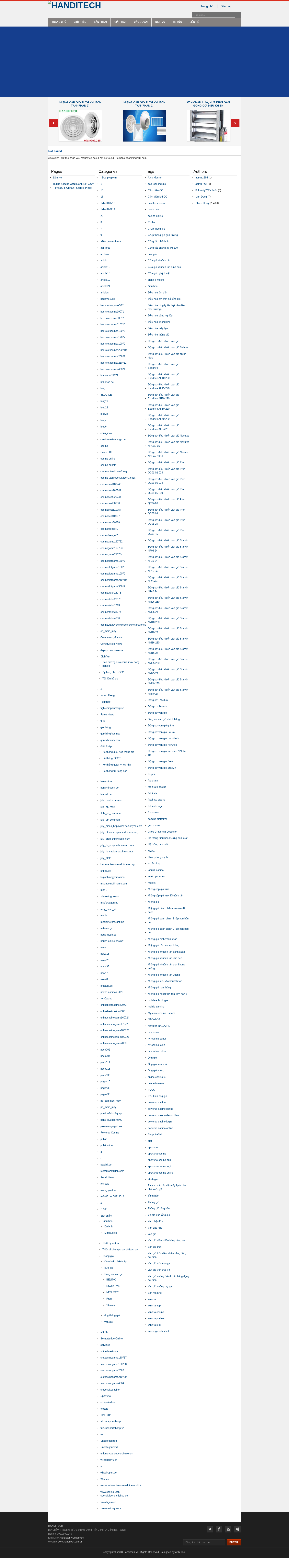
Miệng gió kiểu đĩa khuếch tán (165, 981)
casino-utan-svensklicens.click (117, 477)
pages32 (105, 1087)
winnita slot (154, 1324)
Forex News (107, 714)
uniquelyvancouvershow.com (116, 1453)
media (103, 915)
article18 (105, 273)
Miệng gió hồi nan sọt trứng (163, 945)
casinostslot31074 (110, 611)
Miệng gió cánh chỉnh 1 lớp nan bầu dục (168, 920)
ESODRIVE (113, 1285)
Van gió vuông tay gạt (160, 1286)
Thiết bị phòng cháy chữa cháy (120, 1249)
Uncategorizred (109, 1447)
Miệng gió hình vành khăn (162, 939)
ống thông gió (112, 1315)
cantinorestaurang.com (113, 439)
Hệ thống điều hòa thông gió (118, 751)
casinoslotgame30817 (112, 586)
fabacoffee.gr (107, 695)
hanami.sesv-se (109, 787)
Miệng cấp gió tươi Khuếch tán (165, 895)
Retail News (107, 1177)
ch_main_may (108, 631)
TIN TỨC (177, 22)
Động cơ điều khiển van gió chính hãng (167, 355)
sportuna (153, 1147)
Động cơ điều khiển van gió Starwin (168, 540)
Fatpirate (105, 701)
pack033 (105, 1075)
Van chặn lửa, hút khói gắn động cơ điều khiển (208, 104)
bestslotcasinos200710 (113, 349)
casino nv (153, 209)
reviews (104, 1183)
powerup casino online (160, 1128)
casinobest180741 (110, 490)
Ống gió (152, 1057)
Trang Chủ (59, 22)
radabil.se (105, 1164)
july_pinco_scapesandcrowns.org (119, 832)
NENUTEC (112, 1292)
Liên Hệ (194, 22)
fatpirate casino (156, 799)
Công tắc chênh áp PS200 (163, 247)
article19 (105, 279)
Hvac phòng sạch (158, 857)
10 (101, 190)
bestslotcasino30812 (112, 318)
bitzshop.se (107, 382)
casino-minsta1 (109, 464)
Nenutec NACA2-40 (159, 1025)
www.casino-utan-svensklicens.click (120, 1485)
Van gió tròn (154, 1246)
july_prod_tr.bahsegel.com (115, 838)
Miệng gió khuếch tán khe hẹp (165, 958)
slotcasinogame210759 (113, 1376)
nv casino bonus (157, 1038)
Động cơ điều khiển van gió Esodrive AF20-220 (163, 396)
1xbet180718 (107, 203)
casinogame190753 (111, 548)
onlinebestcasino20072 (113, 1004)
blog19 (104, 401)
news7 (104, 973)
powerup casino (157, 1102)
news (103, 947)
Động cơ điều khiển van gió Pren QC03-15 (166, 532)
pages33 (105, 1094)
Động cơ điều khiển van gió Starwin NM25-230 (168, 661)
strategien (153, 1179)
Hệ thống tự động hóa (114, 770)
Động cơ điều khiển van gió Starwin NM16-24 (168, 650)
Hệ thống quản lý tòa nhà (116, 764)
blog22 (104, 407)
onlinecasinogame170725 (114, 1024)
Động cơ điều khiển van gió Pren (166, 462)
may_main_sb (108, 909)
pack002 (105, 1049)
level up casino (156, 876)
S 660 (103, 1209)
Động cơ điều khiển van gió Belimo (168, 347)
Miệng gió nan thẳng (159, 987)
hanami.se (106, 781)
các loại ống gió (157, 183)
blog (102, 388)
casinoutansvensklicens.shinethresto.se (123, 624)
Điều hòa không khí (159, 321)
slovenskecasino (110, 1389)
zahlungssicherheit (158, 1331)
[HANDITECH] (74, 5)
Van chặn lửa (155, 1221)
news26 (104, 960)
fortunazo (153, 812)
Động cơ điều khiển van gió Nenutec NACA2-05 (168, 443)
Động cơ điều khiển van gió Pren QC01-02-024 (166, 470)
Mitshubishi (110, 1232)
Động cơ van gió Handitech (163, 738)
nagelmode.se (108, 934)
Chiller (151, 222)
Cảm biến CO (155, 190)
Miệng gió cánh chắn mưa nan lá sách (166, 910)
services (105, 1344)
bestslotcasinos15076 (112, 330)
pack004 (105, 1055)
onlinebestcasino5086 (112, 1011)
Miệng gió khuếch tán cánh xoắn (166, 951)
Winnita (104, 1479)
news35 (104, 966)
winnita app (154, 1305)
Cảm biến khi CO (157, 196)
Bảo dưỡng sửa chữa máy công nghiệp (120, 664)
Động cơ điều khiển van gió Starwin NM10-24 (168, 630)
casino (104, 445)
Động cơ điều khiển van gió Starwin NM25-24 (168, 671)
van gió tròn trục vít (159, 1269)
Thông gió (108, 1256)
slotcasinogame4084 (112, 1383)
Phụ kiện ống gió (157, 1096)
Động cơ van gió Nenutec (162, 744)
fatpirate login (155, 806)
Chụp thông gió (156, 228)
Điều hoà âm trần (157, 292)
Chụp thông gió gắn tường (163, 234)
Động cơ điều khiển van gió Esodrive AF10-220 (163, 376)
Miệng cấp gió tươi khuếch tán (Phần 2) (80, 104)
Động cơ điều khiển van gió (163, 341)
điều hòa (152, 286)
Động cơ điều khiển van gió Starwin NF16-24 (168, 569)
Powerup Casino (109, 1132)
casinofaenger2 (109, 535)
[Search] (238, 15)
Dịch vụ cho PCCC (113, 672)
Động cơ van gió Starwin (162, 767)
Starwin (110, 1305)
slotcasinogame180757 (113, 1357)
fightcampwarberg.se (112, 708)
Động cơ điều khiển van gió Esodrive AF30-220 (163, 407)
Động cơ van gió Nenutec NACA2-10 (167, 753)
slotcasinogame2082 (112, 1370)
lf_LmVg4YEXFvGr (206, 190)
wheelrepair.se (108, 1472)
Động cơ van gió (113, 1274)
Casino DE (106, 452)
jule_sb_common (110, 819)
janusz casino (156, 870)
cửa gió (108, 1267)
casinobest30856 (110, 503)
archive (104, 254)
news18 (104, 953)
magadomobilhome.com (114, 883)
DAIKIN (108, 1226)
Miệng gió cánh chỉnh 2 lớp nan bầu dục (168, 930)
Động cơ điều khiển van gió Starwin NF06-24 (168, 548)
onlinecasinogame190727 (114, 1036)
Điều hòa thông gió (158, 334)
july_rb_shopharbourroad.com (117, 845)
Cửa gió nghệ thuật (159, 273)
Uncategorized (108, 1440)
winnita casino (156, 1312)
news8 (104, 979)
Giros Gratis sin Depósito (162, 831)
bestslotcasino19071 (112, 311)
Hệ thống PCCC (111, 758)
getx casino (154, 825)
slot (150, 1140)
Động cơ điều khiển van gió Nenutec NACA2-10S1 (168, 454)
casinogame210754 (111, 554)
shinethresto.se (109, 1351)
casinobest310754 (110, 509)
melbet (152, 882)
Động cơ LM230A (158, 700)
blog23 (104, 413)
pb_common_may (110, 1100)
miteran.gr (106, 928)
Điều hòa (107, 1221)
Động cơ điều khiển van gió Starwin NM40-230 (168, 681)
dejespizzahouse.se (111, 650)
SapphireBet (155, 1134)
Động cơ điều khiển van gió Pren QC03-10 (166, 521)
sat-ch (104, 1332)
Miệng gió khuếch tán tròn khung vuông (166, 966)
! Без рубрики (108, 177)
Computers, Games (111, 637)
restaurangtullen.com (112, 1170)
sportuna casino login (160, 1166)
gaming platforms (158, 818)
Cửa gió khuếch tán (159, 260)
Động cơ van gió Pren (160, 761)
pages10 (105, 1081)
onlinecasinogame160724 (114, 1017)
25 (101, 215)
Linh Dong (201, 196)
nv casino (153, 1032)
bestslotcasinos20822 (112, 356)
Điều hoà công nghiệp (160, 315)
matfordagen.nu (109, 902)
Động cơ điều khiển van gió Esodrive (163, 366)
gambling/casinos (110, 733)
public (103, 1139)
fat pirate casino (157, 786)
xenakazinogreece (110, 1508)
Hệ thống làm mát (158, 844)
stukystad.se (107, 1402)
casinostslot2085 (110, 605)
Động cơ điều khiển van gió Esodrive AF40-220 (163, 417)
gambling (105, 727)
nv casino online (157, 1051)
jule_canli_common (111, 800)
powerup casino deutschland (164, 1115)
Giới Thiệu (80, 22)
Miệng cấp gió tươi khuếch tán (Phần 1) (144, 104)
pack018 (105, 1068)
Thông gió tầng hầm (159, 1208)
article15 (105, 267)
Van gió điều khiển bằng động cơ (166, 1240)
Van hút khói (155, 1292)
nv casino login (156, 1044)
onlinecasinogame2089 (113, 1043)
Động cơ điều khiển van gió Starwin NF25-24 (168, 579)
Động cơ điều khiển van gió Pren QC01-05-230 (166, 491)
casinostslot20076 (110, 599)
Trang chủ (207, 6)
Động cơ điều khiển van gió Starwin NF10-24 (168, 558)
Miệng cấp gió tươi (158, 889)
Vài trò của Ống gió (159, 1214)
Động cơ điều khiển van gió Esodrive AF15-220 (163, 386)
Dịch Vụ (160, 22)
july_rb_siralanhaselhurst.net (116, 851)
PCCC (151, 1089)
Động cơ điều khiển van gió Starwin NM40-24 (168, 691)
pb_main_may (108, 1107)
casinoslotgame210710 (113, 579)
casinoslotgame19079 (112, 573)
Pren (109, 1298)
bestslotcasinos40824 (112, 369)
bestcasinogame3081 (112, 305)
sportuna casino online (160, 1172)
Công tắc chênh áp (158, 241)
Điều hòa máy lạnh (158, 328)
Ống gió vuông (156, 1070)
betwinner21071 (109, 375)
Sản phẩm (100, 22)
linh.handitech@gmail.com (69, 1537)
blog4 (103, 420)
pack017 (105, 1062)
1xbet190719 (107, 209)
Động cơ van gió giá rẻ (161, 725)
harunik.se (106, 794)
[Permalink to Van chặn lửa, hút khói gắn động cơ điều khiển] (208, 140)
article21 (105, 286)
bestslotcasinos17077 (112, 337)
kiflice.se (105, 870)
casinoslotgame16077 (112, 560)
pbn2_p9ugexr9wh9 (111, 1119)
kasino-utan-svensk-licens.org (117, 864)
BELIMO (111, 1279)
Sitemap (226, 6)
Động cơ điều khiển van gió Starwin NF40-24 (168, 589)
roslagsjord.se (108, 1190)
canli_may (106, 433)
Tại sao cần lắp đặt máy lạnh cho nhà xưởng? (167, 1187)
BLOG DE (106, 394)
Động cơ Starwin (157, 706)
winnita (152, 1299)
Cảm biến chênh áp (115, 1261)
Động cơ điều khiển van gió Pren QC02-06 (166, 501)
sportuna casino (157, 1153)
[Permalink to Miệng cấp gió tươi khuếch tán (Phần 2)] (80, 140)
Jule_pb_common (110, 813)
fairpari (152, 774)
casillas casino (156, 203)
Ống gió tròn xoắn (158, 1064)
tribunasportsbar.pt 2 (112, 1428)
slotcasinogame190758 (113, 1364)
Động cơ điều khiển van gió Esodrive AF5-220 (163, 427)
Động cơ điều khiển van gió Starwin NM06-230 (168, 599)
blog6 (103, 426)
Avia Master (155, 177)
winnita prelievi (156, 1318)
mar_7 (104, 889)
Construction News (111, 643)
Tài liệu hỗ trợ (110, 678)
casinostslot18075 (110, 592)
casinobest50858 (110, 522)
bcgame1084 (107, 298)
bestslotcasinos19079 (112, 343)
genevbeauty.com (110, 740)
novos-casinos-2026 (111, 992)
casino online (107, 458)
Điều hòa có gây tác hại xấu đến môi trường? (166, 307)
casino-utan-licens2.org (113, 471)
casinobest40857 (110, 516)
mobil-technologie (158, 1000)
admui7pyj (201, 183)
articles (104, 292)
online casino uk (157, 1076)
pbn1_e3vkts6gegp (111, 1113)
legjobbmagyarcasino (112, 877)
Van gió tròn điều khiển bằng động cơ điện (167, 1255)
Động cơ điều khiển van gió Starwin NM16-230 (168, 640)
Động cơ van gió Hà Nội (161, 732)
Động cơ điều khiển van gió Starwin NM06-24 (168, 610)
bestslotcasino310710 (112, 324)
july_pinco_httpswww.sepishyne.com (121, 825)
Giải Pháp (120, 22)
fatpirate (152, 793)
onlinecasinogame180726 (114, 1030)
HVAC (151, 850)
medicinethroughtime (112, 921)
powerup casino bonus (160, 1108)
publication (106, 1145)
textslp (104, 1408)
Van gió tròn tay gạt (159, 1263)
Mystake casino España (161, 1013)
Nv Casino (106, 998)
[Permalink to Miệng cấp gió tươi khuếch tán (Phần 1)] (144, 140)
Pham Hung (202, 203)
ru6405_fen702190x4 (112, 1196)
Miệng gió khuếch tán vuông (164, 974)
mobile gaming (156, 1006)
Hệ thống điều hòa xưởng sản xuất (168, 837)
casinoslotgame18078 (112, 567)
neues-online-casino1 (112, 940)
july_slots (105, 858)
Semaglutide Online (111, 1338)
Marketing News (109, 896)
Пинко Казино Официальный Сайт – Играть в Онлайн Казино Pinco (73, 185)
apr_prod (105, 247)
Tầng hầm (153, 1195)
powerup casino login (160, 1121)
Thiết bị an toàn (111, 1243)
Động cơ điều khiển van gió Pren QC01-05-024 (166, 481)
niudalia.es (106, 985)
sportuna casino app (159, 1159)
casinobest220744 (110, 496)
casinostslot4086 (110, 618)
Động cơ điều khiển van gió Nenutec (168, 435)
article (103, 260)
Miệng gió (153, 901)
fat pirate (153, 780)
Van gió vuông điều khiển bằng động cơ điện (168, 1278)
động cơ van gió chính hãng (164, 719)
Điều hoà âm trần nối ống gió (164, 298)
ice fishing (153, 863)
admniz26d (201, 177)
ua (101, 1434)
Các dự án (141, 22)
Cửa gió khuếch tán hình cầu (164, 267)
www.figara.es (108, 1502)
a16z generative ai (110, 241)
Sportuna (105, 1395)
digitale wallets (156, 279)
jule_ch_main (107, 806)
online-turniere (156, 1083)
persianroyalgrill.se (111, 1126)
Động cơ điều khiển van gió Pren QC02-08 (166, 511)
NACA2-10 (154, 1019)
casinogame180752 (111, 541)
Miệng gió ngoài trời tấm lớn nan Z (167, 993)
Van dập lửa (155, 1227)
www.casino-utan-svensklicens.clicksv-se (114, 1493)
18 (101, 196)
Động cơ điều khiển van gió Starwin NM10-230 (168, 620)
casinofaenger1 (109, 528)
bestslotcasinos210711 (113, 362)
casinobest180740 (110, 484)
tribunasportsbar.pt (110, 1421)
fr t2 (102, 720)
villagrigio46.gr (108, 1459)
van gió (108, 1321)
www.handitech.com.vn (70, 1541)
